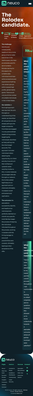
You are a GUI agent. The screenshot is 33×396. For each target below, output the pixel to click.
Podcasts (4, 382)
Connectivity (12, 377)
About (3, 368)
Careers (4, 384)
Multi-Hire (20, 373)
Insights (4, 380)
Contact (4, 387)
